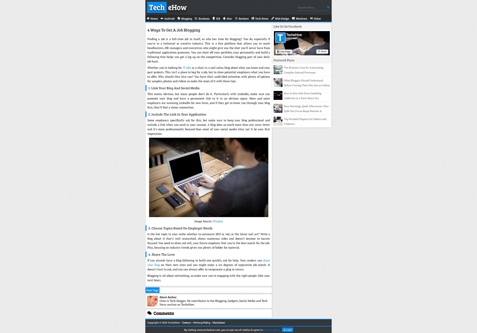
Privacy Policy (201, 322)
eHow (168, 7)
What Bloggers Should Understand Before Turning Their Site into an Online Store (302, 85)
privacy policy (271, 330)
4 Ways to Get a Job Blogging (173, 30)
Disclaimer (219, 322)
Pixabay (218, 221)
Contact (186, 322)
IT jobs (187, 68)
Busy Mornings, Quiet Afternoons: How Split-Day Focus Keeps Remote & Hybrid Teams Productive (301, 111)
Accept (288, 330)
